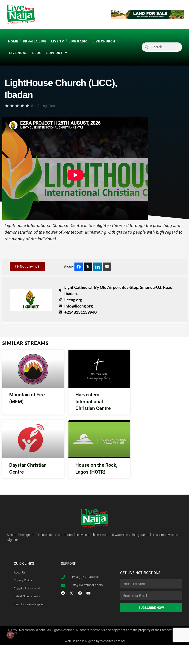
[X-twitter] (71, 593)
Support (54, 53)
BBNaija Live (34, 41)
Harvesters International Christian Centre (93, 401)
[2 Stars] (12, 105)
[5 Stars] (27, 105)
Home (13, 41)
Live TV (57, 41)
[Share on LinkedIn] (97, 267)
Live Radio (78, 41)
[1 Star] (7, 105)
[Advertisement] (169, 137)
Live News (18, 53)
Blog (37, 53)
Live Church (103, 41)
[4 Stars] (22, 105)
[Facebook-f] (63, 593)
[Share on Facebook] (78, 267)
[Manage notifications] (10, 635)
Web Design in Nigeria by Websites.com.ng (95, 641)
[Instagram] (80, 593)
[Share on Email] (107, 267)
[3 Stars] (17, 105)
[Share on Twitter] (88, 267)
